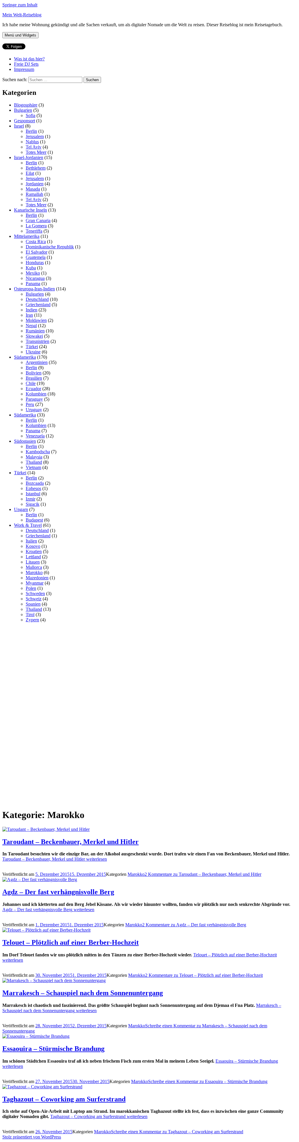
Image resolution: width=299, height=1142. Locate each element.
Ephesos (33, 488)
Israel (19, 125)
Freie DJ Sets (26, 64)
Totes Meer (36, 152)
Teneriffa (34, 231)
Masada (33, 188)
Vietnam (33, 467)
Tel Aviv (33, 146)
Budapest (34, 519)
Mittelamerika (26, 236)
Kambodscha (38, 451)
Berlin (31, 131)
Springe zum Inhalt (19, 4)
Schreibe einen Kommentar (207, 1081)
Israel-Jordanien (28, 157)
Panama (33, 283)
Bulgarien (23, 110)
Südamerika (25, 357)
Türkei (32, 346)
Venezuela (35, 435)
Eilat (30, 173)
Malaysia (34, 456)
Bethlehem (36, 167)
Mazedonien (37, 577)
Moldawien (36, 320)
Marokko (34, 572)
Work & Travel (28, 525)
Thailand (34, 462)
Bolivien (33, 372)
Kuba (31, 267)
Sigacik (32, 504)
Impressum (24, 69)
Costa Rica (36, 241)
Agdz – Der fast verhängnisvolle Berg (58, 892)
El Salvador (36, 252)
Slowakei (34, 336)
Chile (31, 383)
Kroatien (34, 551)
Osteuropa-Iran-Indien (34, 288)
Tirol (30, 614)
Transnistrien (37, 341)
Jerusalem (35, 136)
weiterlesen (54, 859)
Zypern (32, 619)
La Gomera (36, 225)
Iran (29, 315)
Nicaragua (35, 278)
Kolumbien (36, 393)
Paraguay (34, 399)
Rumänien (35, 330)
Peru (30, 404)
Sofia (30, 115)
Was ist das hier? (29, 58)
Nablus (32, 141)
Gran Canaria (38, 220)
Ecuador (33, 388)
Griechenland (38, 304)
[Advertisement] (46, 714)
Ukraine (33, 351)
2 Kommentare (203, 874)
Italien (31, 540)
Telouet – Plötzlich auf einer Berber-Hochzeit (70, 942)
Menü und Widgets (20, 35)
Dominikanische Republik (50, 246)
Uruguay (34, 409)
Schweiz (33, 598)
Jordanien (35, 183)
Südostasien (25, 441)
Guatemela (36, 257)
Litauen (33, 561)
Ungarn (21, 509)
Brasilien (34, 378)
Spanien (33, 603)
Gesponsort (24, 120)
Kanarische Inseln (30, 210)
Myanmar (35, 582)
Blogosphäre (25, 104)
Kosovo (33, 546)
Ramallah (34, 194)
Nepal (31, 325)
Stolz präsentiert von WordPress (31, 1136)
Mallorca (34, 567)
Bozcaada (35, 483)
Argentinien (37, 362)
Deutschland (37, 299)
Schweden (35, 593)
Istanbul (33, 493)
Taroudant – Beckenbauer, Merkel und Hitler (70, 841)
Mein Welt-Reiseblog (21, 14)
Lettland (33, 556)
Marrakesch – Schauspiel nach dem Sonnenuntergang (82, 993)
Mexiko (33, 273)
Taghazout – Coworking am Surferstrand (64, 1099)
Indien (31, 309)
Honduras (35, 262)
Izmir (30, 498)
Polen (31, 588)
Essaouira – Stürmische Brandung (53, 1048)
